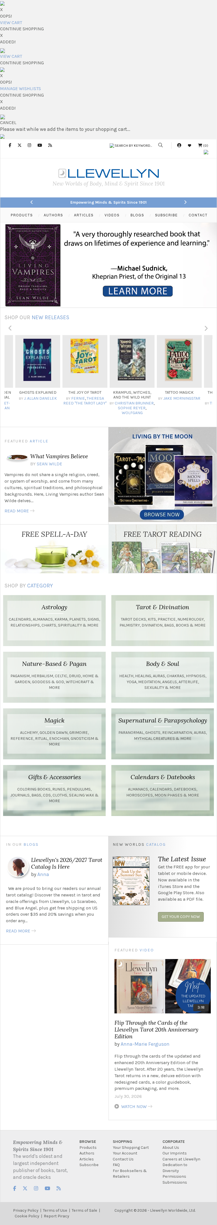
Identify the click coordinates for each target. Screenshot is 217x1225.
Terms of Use (55, 1210)
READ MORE (17, 511)
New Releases (50, 317)
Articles (86, 1159)
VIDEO (147, 950)
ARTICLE (39, 441)
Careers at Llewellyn (181, 1159)
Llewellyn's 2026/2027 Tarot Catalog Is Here (66, 863)
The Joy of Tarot (37, 392)
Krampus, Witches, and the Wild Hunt (85, 395)
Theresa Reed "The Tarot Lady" (37, 401)
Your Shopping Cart (131, 1147)
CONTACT (198, 215)
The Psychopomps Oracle (179, 395)
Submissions (174, 1182)
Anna (43, 874)
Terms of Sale (84, 1210)
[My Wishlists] (189, 145)
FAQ (116, 1164)
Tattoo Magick (132, 392)
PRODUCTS (22, 215)
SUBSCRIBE (166, 215)
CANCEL (8, 122)
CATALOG (156, 844)
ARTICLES (84, 215)
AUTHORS (53, 215)
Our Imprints (174, 1153)
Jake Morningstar (134, 398)
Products (88, 1147)
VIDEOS (112, 215)
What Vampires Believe (59, 456)
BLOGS (137, 215)
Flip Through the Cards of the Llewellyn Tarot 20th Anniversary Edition (156, 1029)
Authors (86, 1153)
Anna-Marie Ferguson (145, 1044)
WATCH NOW (134, 1106)
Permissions (174, 1176)
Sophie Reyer (84, 408)
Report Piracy (56, 1216)
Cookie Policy (27, 1216)
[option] (38, 376)
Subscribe (89, 1164)
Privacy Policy (25, 1210)
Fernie (31, 398)
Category (40, 585)
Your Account (125, 1153)
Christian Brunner (87, 403)
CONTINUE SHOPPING (22, 28)
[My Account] (179, 145)
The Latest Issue (182, 859)
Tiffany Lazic (176, 403)
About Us (170, 1147)
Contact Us (123, 1159)
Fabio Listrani (186, 405)
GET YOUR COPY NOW (181, 916)
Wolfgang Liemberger (80, 415)
